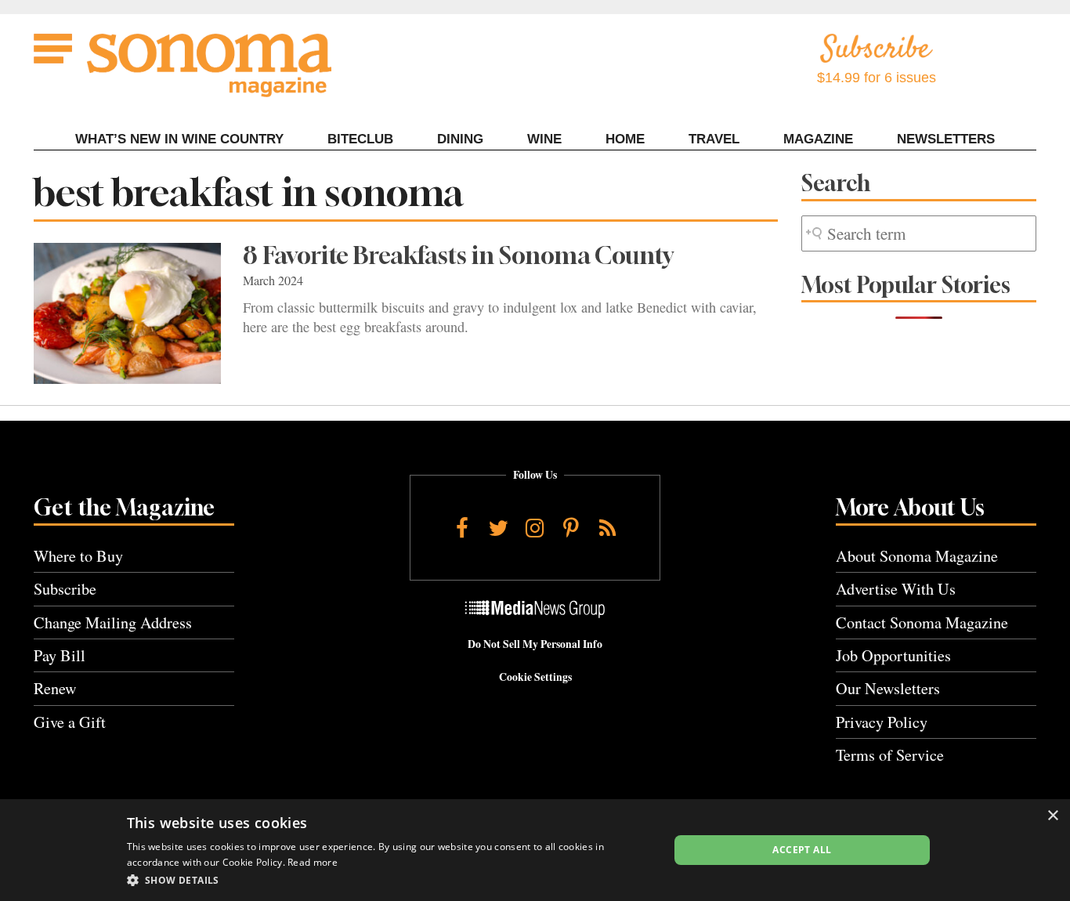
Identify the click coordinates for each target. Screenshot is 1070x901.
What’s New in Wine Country (179, 139)
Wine (544, 139)
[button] (389, 879)
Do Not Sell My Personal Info (535, 644)
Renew (55, 688)
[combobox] (918, 233)
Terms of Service (890, 754)
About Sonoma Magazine (917, 555)
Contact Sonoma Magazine (922, 622)
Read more (312, 862)
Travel (714, 139)
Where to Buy (78, 555)
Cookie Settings (535, 677)
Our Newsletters (888, 688)
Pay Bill (59, 655)
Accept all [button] (801, 849)
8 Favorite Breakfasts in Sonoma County (458, 255)
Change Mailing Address (113, 622)
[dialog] (535, 850)
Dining (460, 139)
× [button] (1052, 816)
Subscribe (65, 588)
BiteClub (360, 139)
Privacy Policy (881, 722)
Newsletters (946, 139)
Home (625, 139)
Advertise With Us (896, 588)
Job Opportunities (893, 655)
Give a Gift (70, 722)
